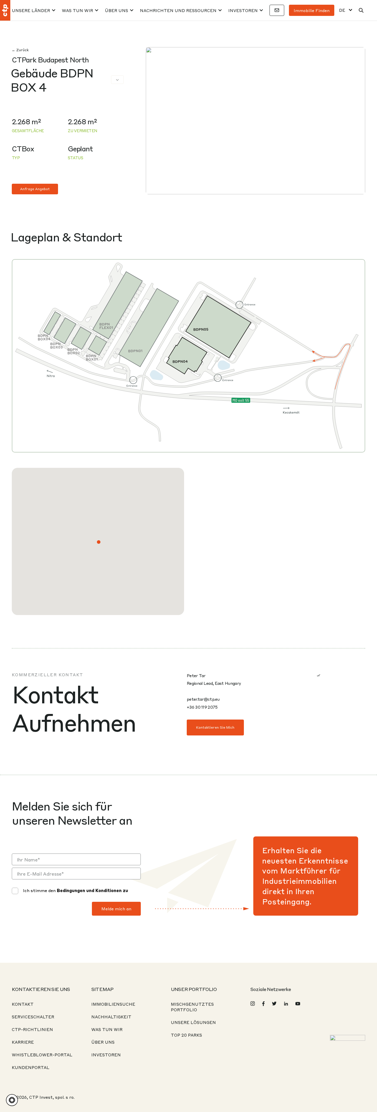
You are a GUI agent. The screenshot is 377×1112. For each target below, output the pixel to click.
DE (342, 10)
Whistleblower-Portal (42, 1054)
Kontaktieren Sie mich (215, 727)
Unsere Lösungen (193, 1022)
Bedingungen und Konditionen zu (92, 890)
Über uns (116, 10)
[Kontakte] (276, 10)
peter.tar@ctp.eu (203, 699)
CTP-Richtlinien (32, 1029)
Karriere (23, 1042)
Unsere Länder (31, 10)
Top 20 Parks (186, 1035)
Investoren (243, 10)
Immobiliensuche (113, 1004)
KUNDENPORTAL (30, 1067)
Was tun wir (77, 10)
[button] (98, 542)
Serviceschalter (33, 1016)
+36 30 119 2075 (202, 707)
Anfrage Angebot (35, 189)
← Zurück (20, 50)
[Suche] (361, 10)
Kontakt (23, 1004)
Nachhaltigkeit (111, 1016)
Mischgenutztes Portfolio (192, 1006)
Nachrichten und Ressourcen (178, 10)
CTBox (23, 148)
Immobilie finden (312, 10)
